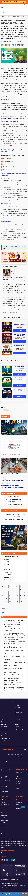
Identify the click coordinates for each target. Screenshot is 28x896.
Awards (3, 721)
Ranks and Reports (6, 735)
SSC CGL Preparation (4, 785)
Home (2, 16)
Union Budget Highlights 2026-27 (14, 504)
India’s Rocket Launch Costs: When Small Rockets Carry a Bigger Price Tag (14, 634)
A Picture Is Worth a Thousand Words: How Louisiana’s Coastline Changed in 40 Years (14, 689)
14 (17, 595)
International (18, 707)
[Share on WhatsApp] (2, 45)
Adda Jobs (10, 754)
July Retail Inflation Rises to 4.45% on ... (11, 474)
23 (24, 598)
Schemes (3, 724)
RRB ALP (3, 802)
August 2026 (11, 556)
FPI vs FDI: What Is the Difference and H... (12, 436)
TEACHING (19, 781)
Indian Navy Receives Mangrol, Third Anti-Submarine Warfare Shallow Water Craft (14, 652)
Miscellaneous (4, 740)
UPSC (17, 788)
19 (9, 598)
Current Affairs (18, 754)
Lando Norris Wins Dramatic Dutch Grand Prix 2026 (13, 629)
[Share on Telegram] (5, 45)
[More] (24, 5)
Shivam (4, 41)
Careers (20, 807)
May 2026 (6, 564)
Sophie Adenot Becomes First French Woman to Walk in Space (14, 683)
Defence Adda (18, 756)
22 (21, 598)
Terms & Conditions (20, 885)
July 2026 (6, 559)
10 (2, 595)
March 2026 (7, 569)
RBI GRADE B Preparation (4, 792)
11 (5, 595)
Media (17, 804)
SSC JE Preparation (6, 782)
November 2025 (8, 580)
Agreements (4, 726)
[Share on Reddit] (7, 45)
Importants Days (19, 729)
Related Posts (5, 416)
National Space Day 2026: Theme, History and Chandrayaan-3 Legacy (13, 646)
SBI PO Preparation (6, 774)
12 (9, 595)
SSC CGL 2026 (5, 804)
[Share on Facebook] (10, 45)
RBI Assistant (4, 788)
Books (2, 825)
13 (13, 595)
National (17, 705)
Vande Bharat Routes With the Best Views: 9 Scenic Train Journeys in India (14, 621)
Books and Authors (6, 729)
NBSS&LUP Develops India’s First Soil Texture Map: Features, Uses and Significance (14, 658)
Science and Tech (5, 738)
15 (20, 595)
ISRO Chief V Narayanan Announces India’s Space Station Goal (13, 638)
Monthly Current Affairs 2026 (12, 516)
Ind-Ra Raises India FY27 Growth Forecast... (13, 455)
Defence (17, 721)
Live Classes (4, 817)
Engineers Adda (9, 761)
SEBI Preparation (5, 780)
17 (2, 598)
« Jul (2, 612)
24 (2, 601)
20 (13, 598)
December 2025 (8, 577)
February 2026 (8, 572)
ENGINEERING (20, 786)
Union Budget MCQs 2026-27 (13, 496)
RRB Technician (5, 799)
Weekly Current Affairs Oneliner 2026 (15, 514)
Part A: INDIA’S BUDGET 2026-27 (14, 499)
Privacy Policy (5, 887)
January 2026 (7, 574)
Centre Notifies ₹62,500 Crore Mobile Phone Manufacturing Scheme (14, 669)
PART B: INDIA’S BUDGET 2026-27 (14, 501)
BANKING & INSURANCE (19, 773)
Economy (5, 410)
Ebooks (3, 822)
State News (18, 710)
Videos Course (4, 820)
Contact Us (19, 802)
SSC (17, 776)
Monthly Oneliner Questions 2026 (14, 519)
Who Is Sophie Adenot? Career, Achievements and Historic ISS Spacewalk (12, 674)
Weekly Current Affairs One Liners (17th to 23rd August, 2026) (14, 642)
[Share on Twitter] (13, 45)
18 (6, 598)
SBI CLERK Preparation (4, 777)
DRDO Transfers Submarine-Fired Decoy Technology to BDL (13, 679)
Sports (2, 719)
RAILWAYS (19, 778)
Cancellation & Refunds (8, 885)
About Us (18, 799)
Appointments (18, 712)
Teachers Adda (23, 749)
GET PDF (24, 894)
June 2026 (6, 561)
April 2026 (6, 567)
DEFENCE (18, 783)
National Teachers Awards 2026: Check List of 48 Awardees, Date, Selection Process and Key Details (14, 664)
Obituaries (3, 733)
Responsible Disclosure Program (10, 883)
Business (17, 719)
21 (17, 598)
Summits (17, 724)
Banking (17, 715)
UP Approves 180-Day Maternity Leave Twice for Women (14, 625)
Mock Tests (4, 815)
